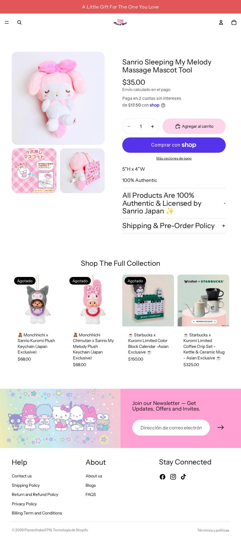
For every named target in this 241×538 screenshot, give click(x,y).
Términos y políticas (213, 530)
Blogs (91, 485)
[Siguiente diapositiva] (57, 300)
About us (94, 476)
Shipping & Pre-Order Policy (168, 225)
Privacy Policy (24, 504)
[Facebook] (162, 476)
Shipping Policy (26, 485)
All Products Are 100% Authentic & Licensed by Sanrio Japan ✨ (162, 203)
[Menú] (7, 22)
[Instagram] (173, 476)
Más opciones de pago (174, 158)
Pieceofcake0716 (37, 530)
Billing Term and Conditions (37, 513)
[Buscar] (19, 22)
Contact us (22, 476)
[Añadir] (220, 317)
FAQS (91, 494)
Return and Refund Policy (35, 494)
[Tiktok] (183, 476)
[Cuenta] (221, 22)
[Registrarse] (220, 427)
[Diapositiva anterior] (18, 300)
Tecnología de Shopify (70, 530)
